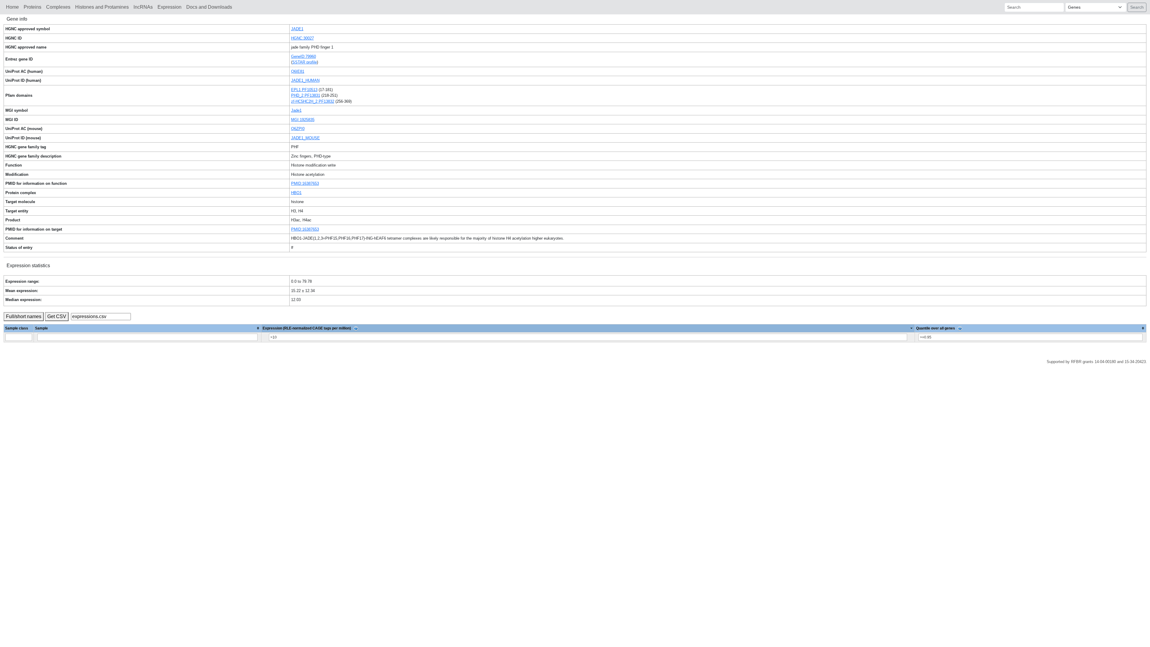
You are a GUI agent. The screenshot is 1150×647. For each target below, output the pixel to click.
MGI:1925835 (302, 119)
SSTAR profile (304, 62)
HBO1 (296, 193)
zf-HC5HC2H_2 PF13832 (312, 101)
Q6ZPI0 (298, 128)
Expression (169, 7)
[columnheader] (147, 328)
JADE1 (297, 29)
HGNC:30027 (302, 38)
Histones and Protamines (102, 7)
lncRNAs (143, 7)
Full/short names (23, 316)
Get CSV (56, 316)
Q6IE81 (297, 71)
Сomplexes (58, 7)
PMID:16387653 (305, 183)
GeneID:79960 (303, 56)
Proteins (32, 7)
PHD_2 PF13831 (305, 95)
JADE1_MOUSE (305, 138)
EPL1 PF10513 (304, 89)
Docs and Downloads (209, 7)
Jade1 (296, 110)
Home (12, 7)
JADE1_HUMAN (305, 80)
